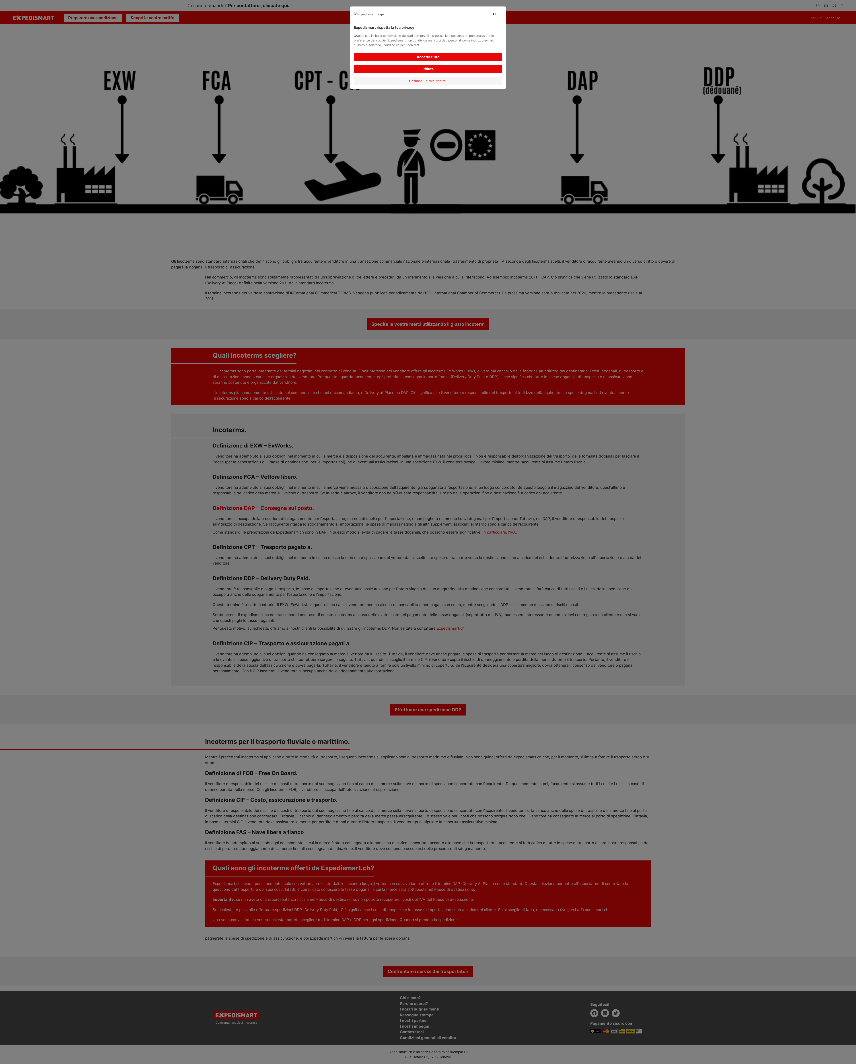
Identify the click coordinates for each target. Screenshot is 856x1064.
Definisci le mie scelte (428, 81)
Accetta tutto (428, 57)
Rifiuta (428, 69)
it (495, 14)
